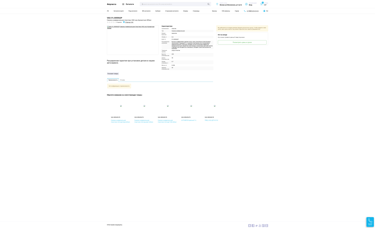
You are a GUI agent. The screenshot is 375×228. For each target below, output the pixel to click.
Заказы (214, 11)
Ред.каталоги (133, 11)
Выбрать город (229, 4)
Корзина (266, 3)
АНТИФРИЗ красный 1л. (188, 120)
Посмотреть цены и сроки (242, 42)
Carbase (157, 11)
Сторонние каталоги (171, 11)
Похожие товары (112, 73)
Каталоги (130, 4)
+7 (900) (252, 11)
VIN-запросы (226, 11)
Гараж (237, 11)
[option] (132, 40)
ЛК (108, 11)
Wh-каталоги (146, 11)
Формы (185, 11)
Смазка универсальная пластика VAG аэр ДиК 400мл (143, 121)
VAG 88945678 (115, 117)
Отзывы (122, 80)
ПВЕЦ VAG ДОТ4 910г (211, 120)
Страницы (196, 11)
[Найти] (208, 4)
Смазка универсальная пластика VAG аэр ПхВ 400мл (167, 121)
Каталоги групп (119, 11)
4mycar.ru (111, 4)
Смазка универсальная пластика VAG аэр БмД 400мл (120, 121)
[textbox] (175, 4)
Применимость (113, 80)
